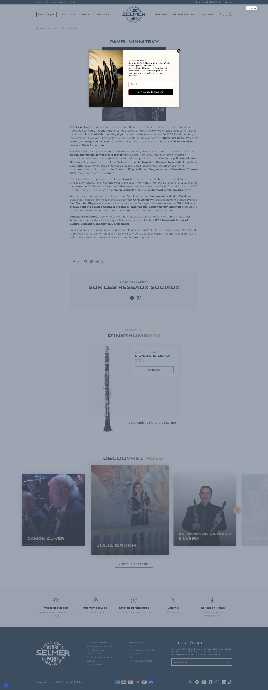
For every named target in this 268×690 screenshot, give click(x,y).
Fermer (12, 676)
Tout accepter (52, 676)
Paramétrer (32, 676)
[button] (6, 685)
